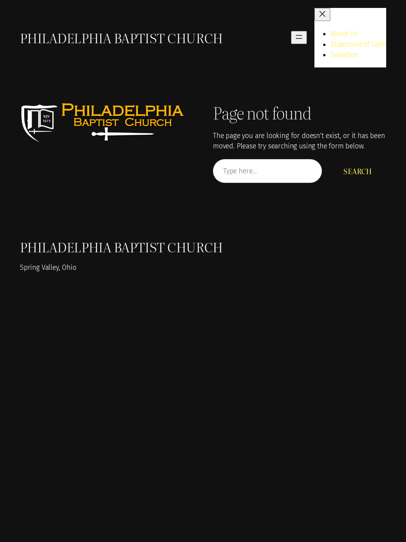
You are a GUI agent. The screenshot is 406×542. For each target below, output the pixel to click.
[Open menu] (299, 37)
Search (357, 171)
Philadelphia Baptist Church (121, 37)
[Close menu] (322, 14)
